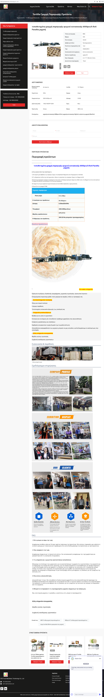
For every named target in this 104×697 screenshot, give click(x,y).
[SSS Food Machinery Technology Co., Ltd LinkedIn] (97, 1)
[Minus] (100, 659)
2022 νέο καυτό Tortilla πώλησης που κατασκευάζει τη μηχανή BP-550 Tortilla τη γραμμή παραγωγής (75, 656)
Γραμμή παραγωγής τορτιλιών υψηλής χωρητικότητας (55, 656)
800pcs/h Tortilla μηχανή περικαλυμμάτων (76, 620)
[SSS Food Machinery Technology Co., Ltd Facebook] (94, 1)
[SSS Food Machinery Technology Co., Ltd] (6, 6)
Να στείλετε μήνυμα (45, 142)
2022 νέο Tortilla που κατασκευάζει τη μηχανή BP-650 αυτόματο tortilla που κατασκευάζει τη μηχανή (94, 656)
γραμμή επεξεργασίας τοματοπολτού (12, 65)
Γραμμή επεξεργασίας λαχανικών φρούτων (11, 54)
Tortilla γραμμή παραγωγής (33, 17)
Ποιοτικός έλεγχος (56, 680)
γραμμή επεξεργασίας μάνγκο (10, 68)
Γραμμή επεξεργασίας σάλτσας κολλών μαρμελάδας (11, 45)
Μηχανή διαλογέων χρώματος (11, 58)
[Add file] (72, 694)
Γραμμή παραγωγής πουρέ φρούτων (12, 38)
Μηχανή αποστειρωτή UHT (10, 61)
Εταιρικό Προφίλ (56, 676)
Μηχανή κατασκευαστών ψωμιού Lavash (11, 80)
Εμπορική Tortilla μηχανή (9, 76)
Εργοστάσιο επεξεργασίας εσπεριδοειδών (10, 72)
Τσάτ (14, 105)
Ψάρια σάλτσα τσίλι (8, 41)
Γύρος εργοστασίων (56, 678)
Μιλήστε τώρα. (69, 73)
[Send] (100, 694)
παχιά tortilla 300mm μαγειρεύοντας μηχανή (52, 624)
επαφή (53, 682)
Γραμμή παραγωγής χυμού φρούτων (12, 50)
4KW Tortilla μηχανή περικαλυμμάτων (50, 620)
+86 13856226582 (19, 97)
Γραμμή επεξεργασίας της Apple (11, 85)
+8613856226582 (13, 100)
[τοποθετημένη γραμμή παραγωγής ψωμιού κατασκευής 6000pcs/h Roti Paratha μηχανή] (46, 47)
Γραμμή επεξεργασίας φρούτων (11, 34)
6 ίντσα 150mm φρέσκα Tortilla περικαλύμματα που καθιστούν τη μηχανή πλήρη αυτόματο (38, 656)
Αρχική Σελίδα (21, 17)
